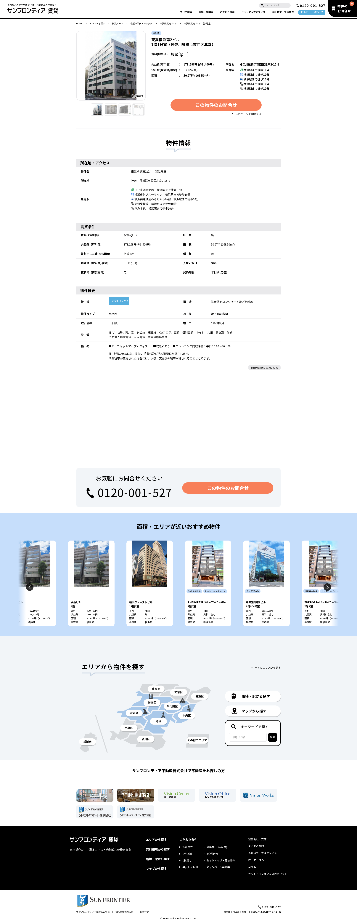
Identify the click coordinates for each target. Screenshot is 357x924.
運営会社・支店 (257, 839)
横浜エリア (117, 23)
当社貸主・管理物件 (283, 12)
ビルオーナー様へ (310, 12)
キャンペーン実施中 (218, 867)
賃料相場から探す (158, 849)
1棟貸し (187, 860)
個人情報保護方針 (124, 911)
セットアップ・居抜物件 (221, 860)
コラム (252, 867)
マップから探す (156, 868)
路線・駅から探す (158, 859)
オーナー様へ (256, 860)
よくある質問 (256, 846)
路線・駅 (206, 12)
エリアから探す (97, 23)
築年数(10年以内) (217, 847)
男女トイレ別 (119, 300)
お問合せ (144, 911)
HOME (79, 23)
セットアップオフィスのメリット (267, 874)
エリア (186, 12)
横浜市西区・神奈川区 (141, 23)
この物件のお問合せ (216, 104)
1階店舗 (187, 854)
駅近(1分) (212, 854)
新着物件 (187, 847)
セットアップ (253, 12)
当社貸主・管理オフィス (262, 853)
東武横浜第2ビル (168, 23)
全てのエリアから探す (268, 667)
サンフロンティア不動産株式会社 (93, 911)
